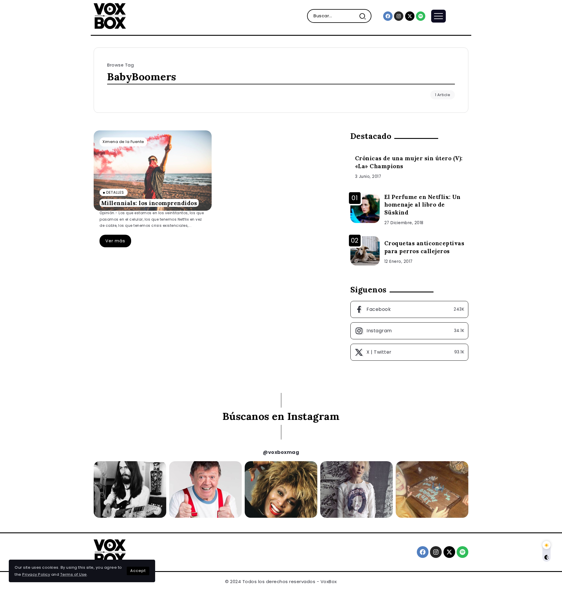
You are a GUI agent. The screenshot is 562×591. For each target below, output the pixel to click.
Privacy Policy (36, 574)
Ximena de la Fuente (123, 141)
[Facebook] (388, 16)
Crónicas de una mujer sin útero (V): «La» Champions (409, 162)
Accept (138, 570)
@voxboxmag (281, 452)
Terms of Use (73, 574)
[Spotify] (420, 16)
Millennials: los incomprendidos (149, 202)
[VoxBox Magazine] (110, 15)
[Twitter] (409, 352)
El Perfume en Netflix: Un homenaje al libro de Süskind (422, 204)
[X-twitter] (409, 16)
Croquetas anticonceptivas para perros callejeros (424, 247)
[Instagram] (398, 16)
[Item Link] (153, 170)
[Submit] (365, 16)
